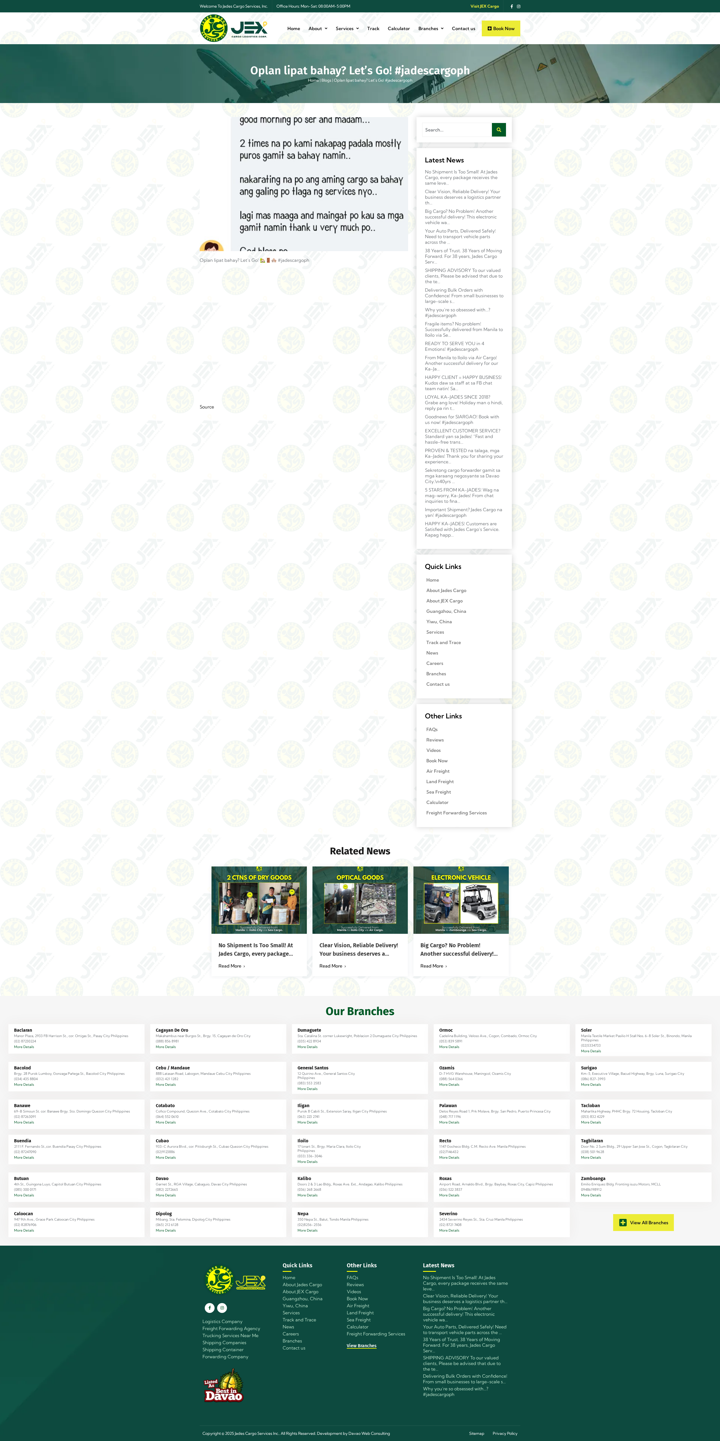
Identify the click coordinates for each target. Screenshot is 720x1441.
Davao (162, 1178)
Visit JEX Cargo (485, 6)
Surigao (589, 1068)
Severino (448, 1213)
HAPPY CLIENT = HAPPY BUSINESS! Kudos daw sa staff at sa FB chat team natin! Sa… (463, 382)
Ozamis (446, 1068)
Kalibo (304, 1178)
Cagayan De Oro (172, 1030)
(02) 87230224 (25, 1041)
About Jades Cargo (446, 590)
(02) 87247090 (25, 1152)
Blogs (326, 80)
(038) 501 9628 (592, 1152)
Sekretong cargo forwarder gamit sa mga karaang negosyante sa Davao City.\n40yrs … (462, 475)
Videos (433, 750)
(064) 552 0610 (167, 1116)
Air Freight (438, 771)
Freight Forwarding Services (456, 813)
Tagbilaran (592, 1140)
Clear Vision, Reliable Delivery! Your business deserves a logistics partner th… (463, 197)
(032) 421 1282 (167, 1079)
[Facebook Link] (510, 6)
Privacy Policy (505, 1433)
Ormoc (446, 1030)
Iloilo (303, 1140)
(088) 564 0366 (451, 1079)
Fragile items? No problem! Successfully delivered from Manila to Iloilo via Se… (464, 329)
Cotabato (165, 1105)
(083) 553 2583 (309, 1083)
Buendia (22, 1140)
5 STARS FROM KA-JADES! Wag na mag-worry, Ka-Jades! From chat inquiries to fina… (462, 495)
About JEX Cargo (444, 601)
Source (207, 407)
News (432, 653)
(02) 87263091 (25, 1116)
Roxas (445, 1178)
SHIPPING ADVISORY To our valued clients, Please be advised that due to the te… (464, 275)
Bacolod (22, 1068)
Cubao (162, 1140)
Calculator (399, 28)
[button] (318, 28)
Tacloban (590, 1105)
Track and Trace (443, 642)
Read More (230, 966)
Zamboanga (593, 1178)
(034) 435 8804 (26, 1079)
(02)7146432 (448, 1152)
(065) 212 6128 (167, 1225)
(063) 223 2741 (309, 1116)
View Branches (362, 1345)
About (315, 28)
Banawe (22, 1105)
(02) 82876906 (25, 1225)
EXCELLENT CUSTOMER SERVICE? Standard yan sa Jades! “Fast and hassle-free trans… (462, 436)
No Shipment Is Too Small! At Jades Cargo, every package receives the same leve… (461, 177)
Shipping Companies (224, 1342)
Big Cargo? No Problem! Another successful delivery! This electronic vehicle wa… (461, 216)
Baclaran (23, 1030)
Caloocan (23, 1213)
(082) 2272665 (167, 1189)
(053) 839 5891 (450, 1041)
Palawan (448, 1105)
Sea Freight (438, 792)
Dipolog (164, 1213)
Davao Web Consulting (369, 1433)
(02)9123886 (165, 1152)
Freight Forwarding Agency (231, 1328)
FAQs (432, 729)
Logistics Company (222, 1321)
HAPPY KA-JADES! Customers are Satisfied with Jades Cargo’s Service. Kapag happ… (462, 529)
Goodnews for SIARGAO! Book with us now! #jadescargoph (462, 419)
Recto (445, 1140)
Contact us (463, 28)
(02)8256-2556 (309, 1225)
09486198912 (591, 1189)
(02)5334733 (591, 1045)
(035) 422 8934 (309, 1041)
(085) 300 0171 (25, 1189)
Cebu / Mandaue (173, 1068)
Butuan (21, 1178)
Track (373, 28)
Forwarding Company (225, 1356)
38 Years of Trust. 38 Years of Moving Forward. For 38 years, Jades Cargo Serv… (463, 256)
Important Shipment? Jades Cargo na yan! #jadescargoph (463, 512)
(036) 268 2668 (309, 1189)
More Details (24, 1047)
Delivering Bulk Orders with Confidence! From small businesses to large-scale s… (464, 295)
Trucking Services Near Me (230, 1335)
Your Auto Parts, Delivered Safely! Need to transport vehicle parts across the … (460, 236)
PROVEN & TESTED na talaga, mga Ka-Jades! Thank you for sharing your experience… (464, 456)
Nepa (303, 1213)
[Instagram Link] (517, 6)
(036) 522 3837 (450, 1189)
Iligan (303, 1105)
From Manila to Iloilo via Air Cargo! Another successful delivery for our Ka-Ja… (461, 363)
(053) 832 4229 (592, 1116)
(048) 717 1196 (450, 1116)
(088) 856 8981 (167, 1041)
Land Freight (440, 781)
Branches (428, 28)
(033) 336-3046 (310, 1156)
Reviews (435, 740)
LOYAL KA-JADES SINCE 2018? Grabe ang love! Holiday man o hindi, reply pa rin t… (464, 402)
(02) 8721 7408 (450, 1225)
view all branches (649, 1222)
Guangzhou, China (446, 611)
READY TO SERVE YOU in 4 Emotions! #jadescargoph (454, 346)
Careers (434, 663)
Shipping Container (223, 1349)
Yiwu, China (439, 621)
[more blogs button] (623, 1222)
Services (345, 28)
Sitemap (476, 1433)
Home (293, 28)
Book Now (437, 760)
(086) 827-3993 (593, 1079)
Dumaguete (309, 1030)
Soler (586, 1030)
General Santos (313, 1068)
